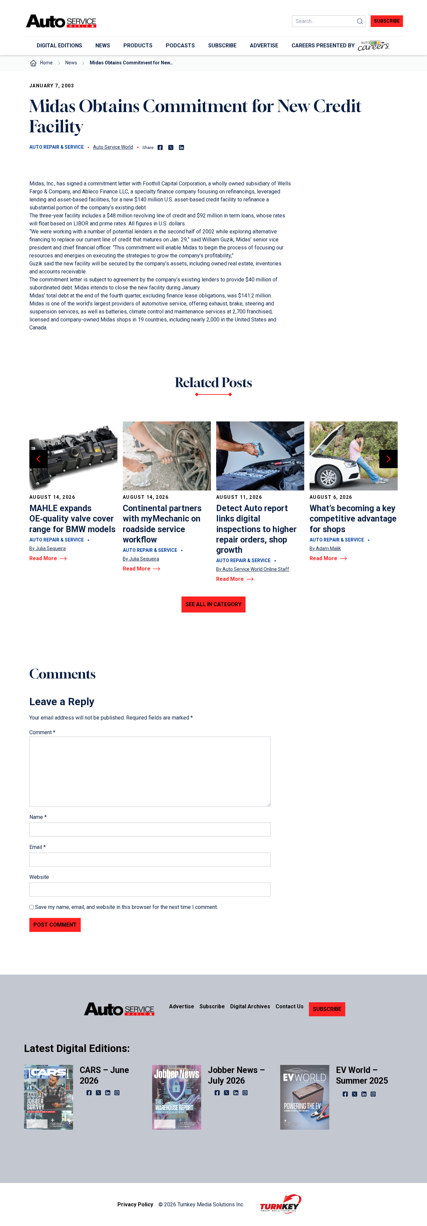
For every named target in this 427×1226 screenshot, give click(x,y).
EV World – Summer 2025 (362, 1075)
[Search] (360, 21)
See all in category (213, 604)
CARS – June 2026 (104, 1075)
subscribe (387, 21)
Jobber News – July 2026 (236, 1075)
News (71, 62)
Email (37, 847)
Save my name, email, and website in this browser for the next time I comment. (126, 907)
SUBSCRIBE (327, 1009)
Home (46, 62)
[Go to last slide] (38, 459)
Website (39, 877)
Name (38, 817)
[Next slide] (388, 459)
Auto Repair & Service (56, 147)
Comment (42, 732)
